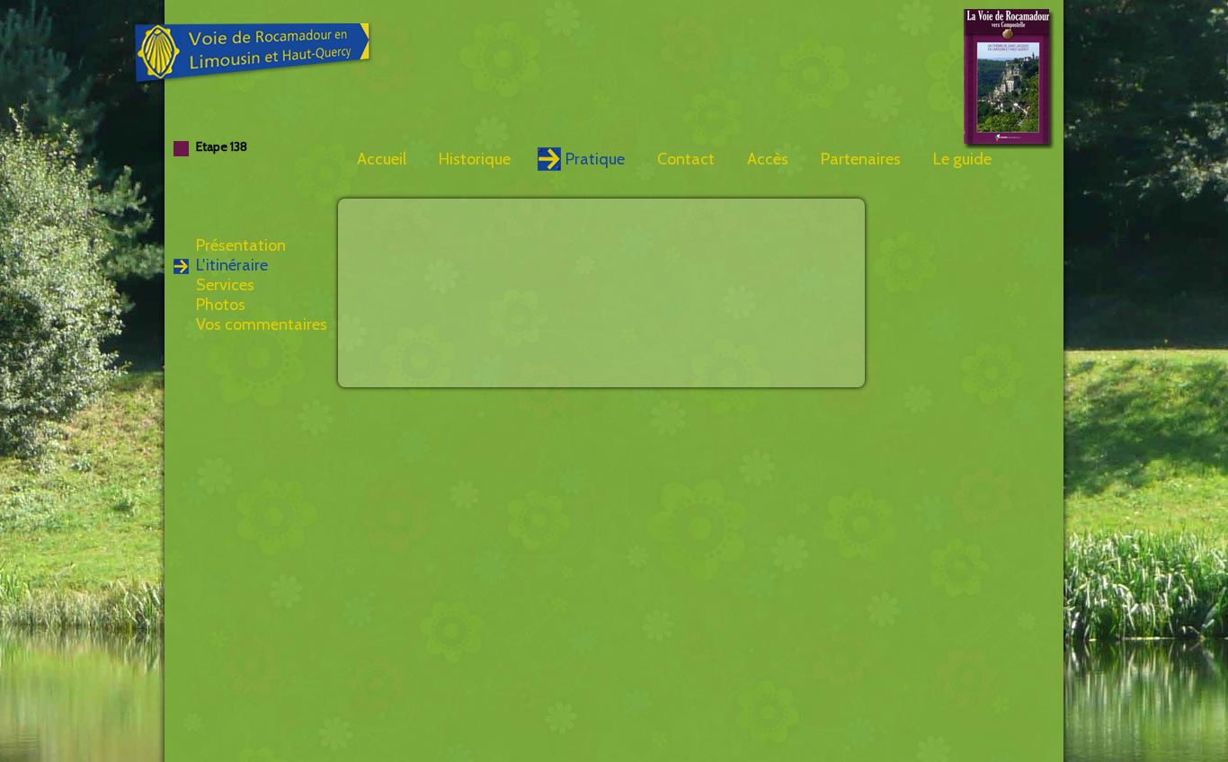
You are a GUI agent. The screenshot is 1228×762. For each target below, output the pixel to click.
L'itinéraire (232, 265)
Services (225, 285)
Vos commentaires (261, 324)
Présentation (241, 245)
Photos (220, 305)
